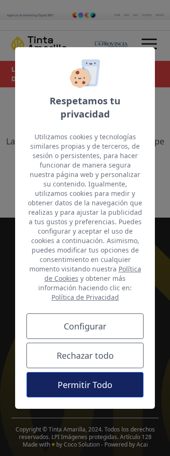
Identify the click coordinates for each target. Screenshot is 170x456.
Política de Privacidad (85, 297)
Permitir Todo (85, 384)
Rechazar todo (85, 355)
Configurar (85, 326)
